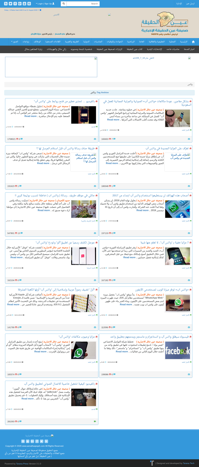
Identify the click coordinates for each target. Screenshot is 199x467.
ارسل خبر (190, 4)
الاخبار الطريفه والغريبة (88, 221)
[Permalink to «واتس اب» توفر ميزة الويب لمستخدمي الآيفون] (177, 303)
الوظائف (37, 42)
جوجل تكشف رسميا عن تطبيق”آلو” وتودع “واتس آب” (65, 242)
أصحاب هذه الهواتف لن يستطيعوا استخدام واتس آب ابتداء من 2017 (150, 195)
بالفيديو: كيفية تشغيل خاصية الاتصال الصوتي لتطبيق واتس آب (59, 384)
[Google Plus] (20, 4)
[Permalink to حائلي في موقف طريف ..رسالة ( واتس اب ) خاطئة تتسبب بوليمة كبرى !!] (84, 209)
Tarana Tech (188, 463)
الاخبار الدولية (91, 268)
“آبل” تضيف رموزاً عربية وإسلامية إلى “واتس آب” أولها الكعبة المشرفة (56, 289)
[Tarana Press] (152, 463)
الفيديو (93, 126)
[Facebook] (15, 4)
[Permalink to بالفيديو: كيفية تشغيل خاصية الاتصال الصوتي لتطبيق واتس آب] (84, 397)
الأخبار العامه (186, 130)
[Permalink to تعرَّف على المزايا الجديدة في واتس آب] (177, 162)
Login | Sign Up (44, 4)
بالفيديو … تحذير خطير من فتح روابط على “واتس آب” (64, 101)
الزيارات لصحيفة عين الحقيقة (109, 49)
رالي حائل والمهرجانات (56, 49)
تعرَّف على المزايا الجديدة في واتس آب (167, 148)
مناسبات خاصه (173, 49)
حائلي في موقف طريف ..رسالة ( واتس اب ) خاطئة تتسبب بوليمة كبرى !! (55, 195)
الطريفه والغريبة (72, 42)
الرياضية (131, 42)
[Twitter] (10, 4)
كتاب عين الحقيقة (134, 49)
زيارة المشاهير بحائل (33, 49)
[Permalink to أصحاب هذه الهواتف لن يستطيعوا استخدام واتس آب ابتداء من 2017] (177, 209)
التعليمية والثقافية (157, 42)
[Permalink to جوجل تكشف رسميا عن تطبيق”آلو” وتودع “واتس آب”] (84, 256)
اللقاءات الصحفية (52, 42)
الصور (15, 42)
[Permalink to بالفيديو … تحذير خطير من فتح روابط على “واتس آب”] (84, 114)
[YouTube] (24, 4)
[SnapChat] (29, 4)
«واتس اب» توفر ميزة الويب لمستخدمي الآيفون (162, 289)
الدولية (86, 42)
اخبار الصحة (189, 49)
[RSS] (6, 4)
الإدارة (179, 4)
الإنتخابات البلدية (154, 49)
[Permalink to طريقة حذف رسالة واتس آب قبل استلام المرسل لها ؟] (84, 162)
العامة (141, 42)
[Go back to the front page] (164, 27)
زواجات (26, 42)
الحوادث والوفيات (115, 42)
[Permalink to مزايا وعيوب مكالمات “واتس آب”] (84, 350)
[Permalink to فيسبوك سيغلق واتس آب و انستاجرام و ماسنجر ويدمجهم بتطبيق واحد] (177, 350)
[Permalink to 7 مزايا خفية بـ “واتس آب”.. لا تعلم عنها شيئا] (177, 256)
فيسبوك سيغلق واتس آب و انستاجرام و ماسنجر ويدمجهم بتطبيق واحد (149, 336)
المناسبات (98, 42)
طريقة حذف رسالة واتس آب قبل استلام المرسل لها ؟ (66, 148)
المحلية (172, 42)
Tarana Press (22, 464)
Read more (30, 116)
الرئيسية (183, 42)
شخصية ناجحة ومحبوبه (81, 49)
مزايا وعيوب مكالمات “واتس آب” (77, 336)
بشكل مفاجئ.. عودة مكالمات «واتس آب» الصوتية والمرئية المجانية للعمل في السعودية (147, 103)
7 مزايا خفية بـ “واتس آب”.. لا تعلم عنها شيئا (165, 242)
